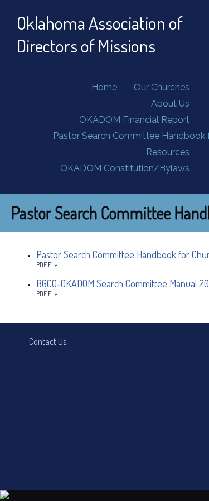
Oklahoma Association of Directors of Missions (100, 34)
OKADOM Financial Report (134, 119)
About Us (170, 103)
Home (104, 87)
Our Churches (161, 87)
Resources (167, 152)
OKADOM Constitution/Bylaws (124, 168)
